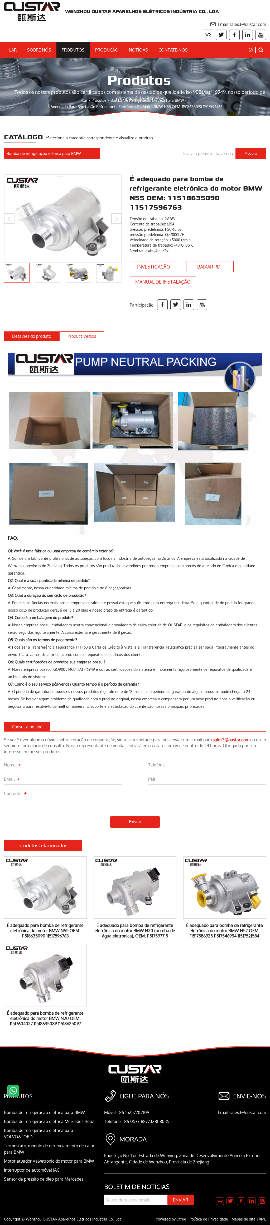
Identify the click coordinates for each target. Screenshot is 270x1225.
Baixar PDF (210, 267)
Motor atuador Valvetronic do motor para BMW (49, 1161)
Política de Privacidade (209, 1219)
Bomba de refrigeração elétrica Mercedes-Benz (49, 1121)
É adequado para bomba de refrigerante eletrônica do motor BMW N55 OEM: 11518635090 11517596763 (135, 106)
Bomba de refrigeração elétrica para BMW (147, 100)
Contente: (15, 794)
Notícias (138, 50)
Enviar (135, 822)
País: (152, 779)
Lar (13, 50)
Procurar (250, 153)
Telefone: (157, 765)
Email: (12, 779)
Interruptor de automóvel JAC (31, 1170)
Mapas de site (243, 1219)
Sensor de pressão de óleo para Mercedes (43, 1179)
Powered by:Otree (171, 1219)
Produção (106, 50)
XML (262, 1219)
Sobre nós (39, 50)
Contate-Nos (173, 50)
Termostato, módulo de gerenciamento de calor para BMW (49, 1149)
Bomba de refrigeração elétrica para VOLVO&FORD (38, 1133)
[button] (9, 218)
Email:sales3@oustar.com (238, 24)
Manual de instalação (163, 282)
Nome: (12, 765)
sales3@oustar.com (231, 739)
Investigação (153, 267)
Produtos (73, 50)
